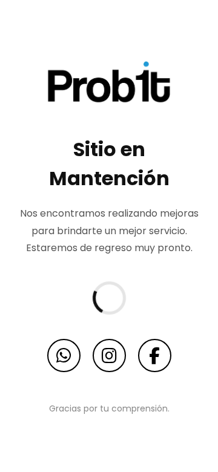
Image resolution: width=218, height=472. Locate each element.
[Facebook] (154, 355)
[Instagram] (109, 355)
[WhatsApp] (64, 355)
